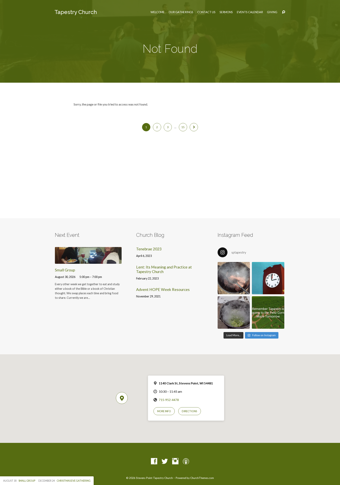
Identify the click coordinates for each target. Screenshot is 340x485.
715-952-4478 (169, 400)
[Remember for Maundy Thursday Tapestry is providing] (234, 278)
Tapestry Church (76, 12)
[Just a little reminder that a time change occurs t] (268, 278)
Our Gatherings (181, 12)
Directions (189, 411)
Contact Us (206, 12)
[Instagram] (175, 461)
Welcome (157, 12)
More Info (164, 411)
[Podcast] (186, 461)
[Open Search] (283, 12)
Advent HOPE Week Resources (163, 289)
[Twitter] (165, 461)
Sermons (226, 12)
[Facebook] (154, 461)
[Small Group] (88, 261)
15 (183, 127)
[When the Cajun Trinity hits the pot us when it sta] (234, 312)
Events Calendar (250, 12)
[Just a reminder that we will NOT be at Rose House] (268, 312)
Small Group (65, 270)
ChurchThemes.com (202, 477)
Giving (272, 12)
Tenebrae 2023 (149, 249)
